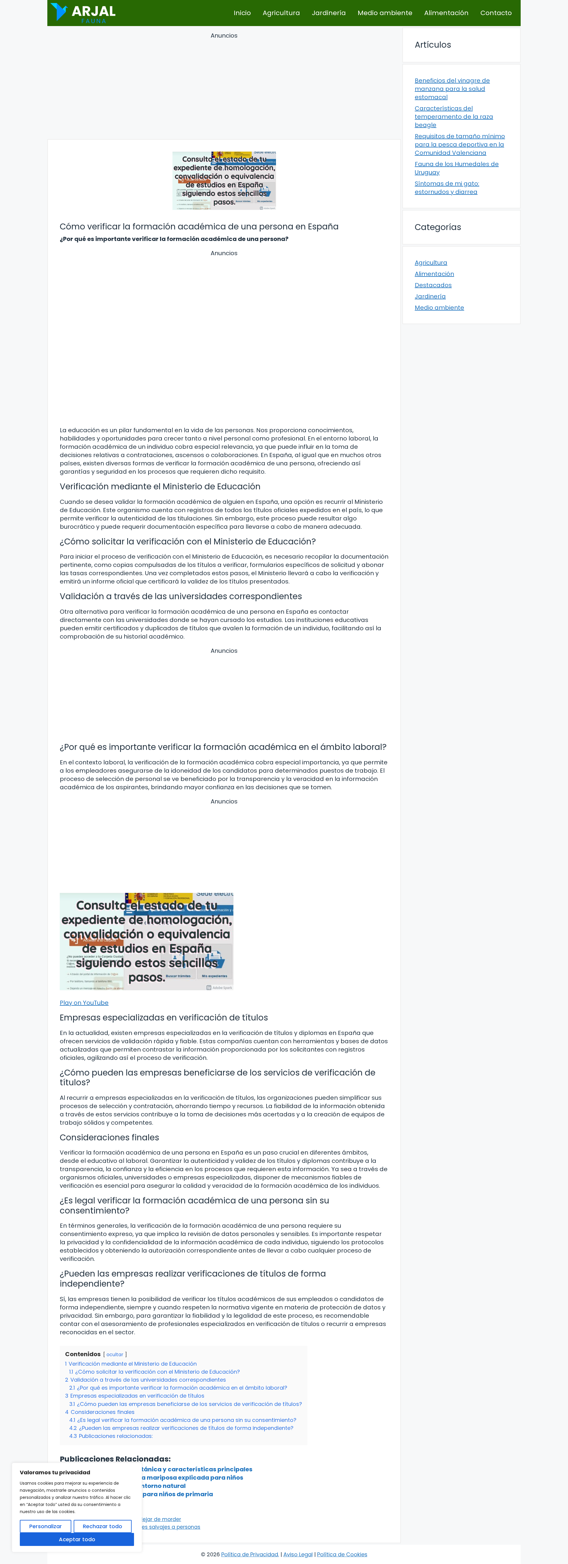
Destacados (433, 285)
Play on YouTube (84, 1003)
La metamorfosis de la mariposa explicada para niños (160, 1477)
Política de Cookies (342, 1554)
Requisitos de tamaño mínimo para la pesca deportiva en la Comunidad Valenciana (460, 144)
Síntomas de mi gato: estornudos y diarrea (447, 187)
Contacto (496, 12)
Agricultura (281, 12)
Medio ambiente (385, 12)
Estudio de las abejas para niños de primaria (145, 1494)
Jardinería (329, 12)
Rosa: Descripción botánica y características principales (165, 1469)
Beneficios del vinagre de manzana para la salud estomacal (452, 88)
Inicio (242, 12)
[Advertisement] (224, 87)
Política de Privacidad (249, 1554)
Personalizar (45, 1526)
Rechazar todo (102, 1526)
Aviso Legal (298, 1554)
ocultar (114, 1354)
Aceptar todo (77, 1539)
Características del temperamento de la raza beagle (454, 116)
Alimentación (446, 12)
